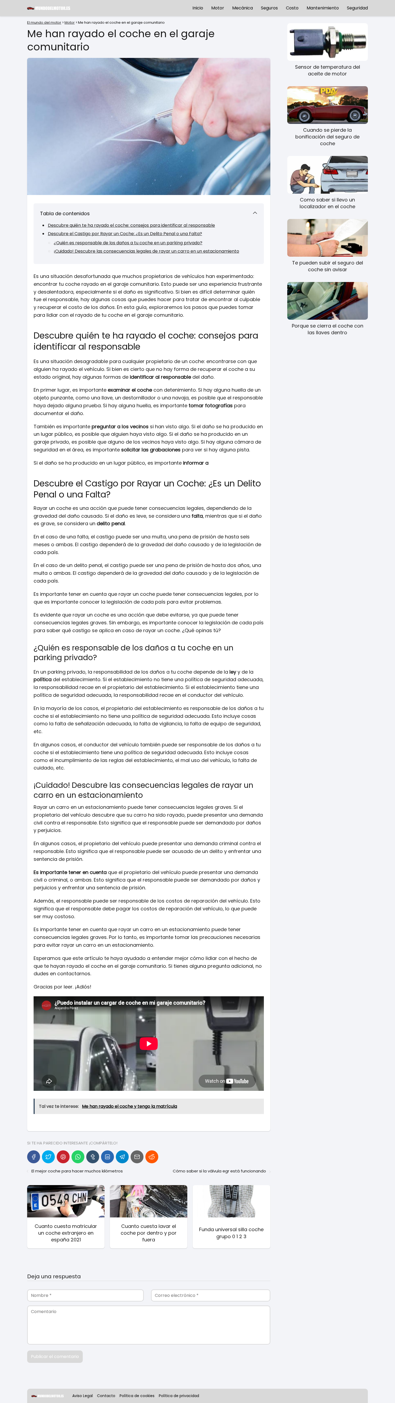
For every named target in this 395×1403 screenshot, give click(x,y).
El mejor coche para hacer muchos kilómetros (77, 1171)
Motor (217, 8)
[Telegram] (122, 1156)
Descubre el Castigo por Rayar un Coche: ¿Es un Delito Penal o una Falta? (125, 234)
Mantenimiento (323, 8)
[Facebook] (33, 1156)
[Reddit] (151, 1156)
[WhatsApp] (77, 1156)
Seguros (269, 8)
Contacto (106, 1395)
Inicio (197, 8)
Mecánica (242, 8)
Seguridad (357, 8)
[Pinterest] (63, 1156)
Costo (292, 8)
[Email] (137, 1156)
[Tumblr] (92, 1156)
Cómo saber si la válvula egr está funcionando (219, 1171)
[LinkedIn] (107, 1156)
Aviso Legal (82, 1395)
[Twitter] (48, 1156)
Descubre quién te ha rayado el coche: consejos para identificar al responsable (131, 225)
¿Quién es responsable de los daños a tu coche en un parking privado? (128, 243)
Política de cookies (137, 1395)
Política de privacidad (179, 1395)
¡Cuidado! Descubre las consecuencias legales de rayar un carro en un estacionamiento (146, 251)
